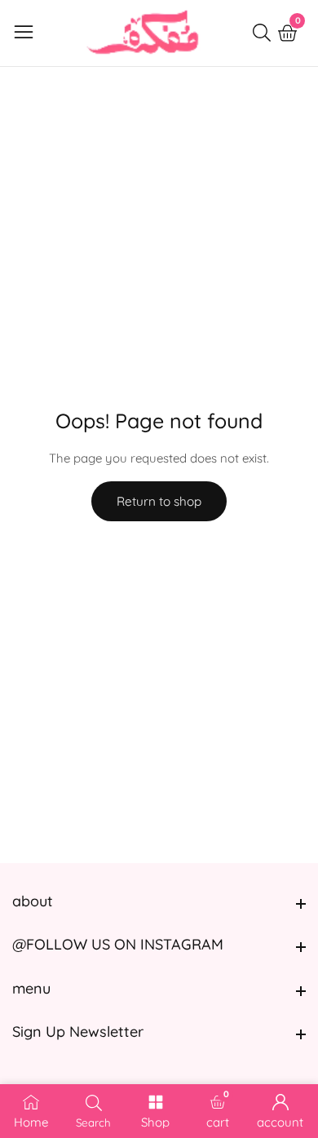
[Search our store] (265, 32)
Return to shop (159, 501)
